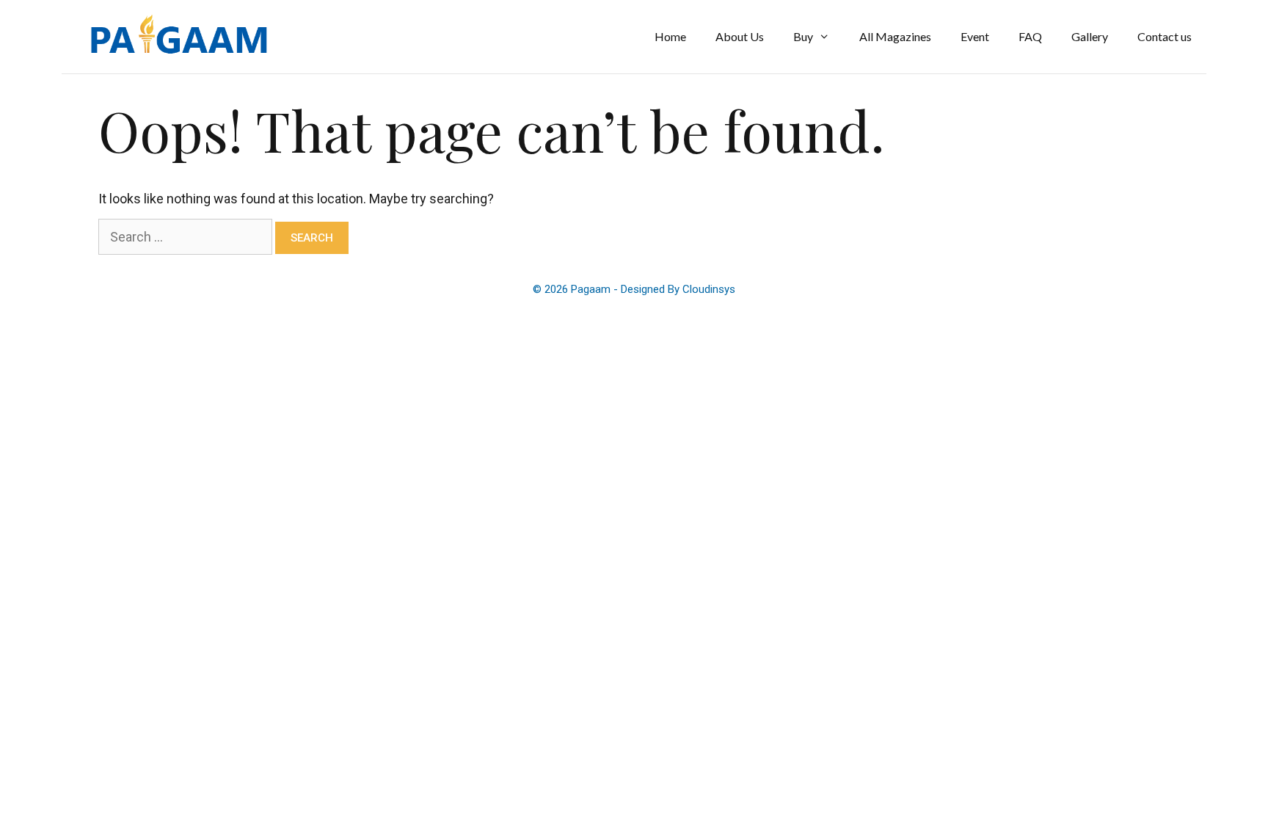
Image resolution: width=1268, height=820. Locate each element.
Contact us (1164, 36)
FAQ (1030, 36)
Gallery (1089, 36)
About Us (739, 36)
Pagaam (592, 289)
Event (975, 36)
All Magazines (895, 36)
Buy (803, 36)
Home (670, 36)
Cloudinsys (708, 289)
